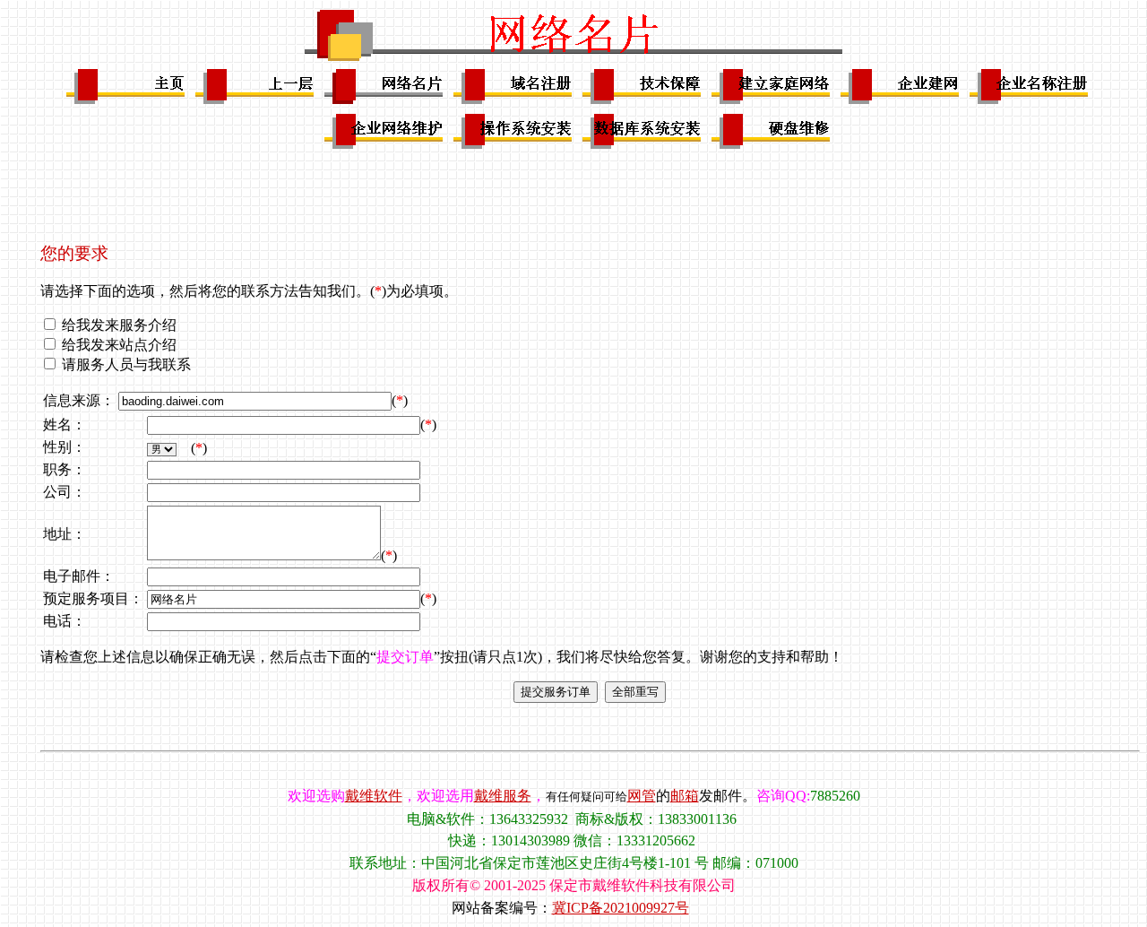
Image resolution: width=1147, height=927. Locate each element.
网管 (641, 795)
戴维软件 (373, 795)
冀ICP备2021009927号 (620, 907)
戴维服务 (502, 795)
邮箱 (684, 795)
